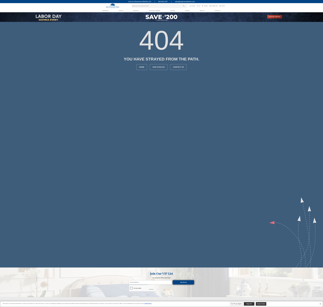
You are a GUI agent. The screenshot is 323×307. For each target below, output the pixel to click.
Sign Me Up (183, 282)
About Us (202, 10)
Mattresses (105, 10)
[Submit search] (183, 5)
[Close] (320, 304)
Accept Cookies (261, 303)
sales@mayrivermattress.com (185, 1)
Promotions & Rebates (154, 10)
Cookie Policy (148, 303)
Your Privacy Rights (236, 303)
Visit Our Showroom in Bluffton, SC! (139, 1)
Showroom (136, 10)
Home (141, 67)
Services (187, 10)
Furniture (121, 10)
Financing (172, 10)
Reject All (249, 303)
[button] (190, 6)
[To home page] (112, 6)
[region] (161, 304)
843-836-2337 (163, 1)
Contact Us (217, 10)
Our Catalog (158, 67)
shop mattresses (274, 16)
